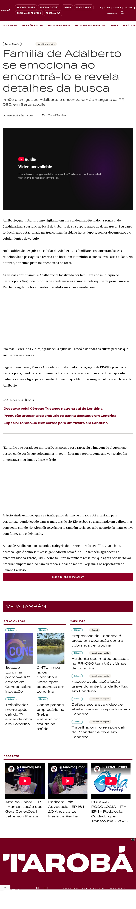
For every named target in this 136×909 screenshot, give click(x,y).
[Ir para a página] (122, 12)
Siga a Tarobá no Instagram (68, 577)
